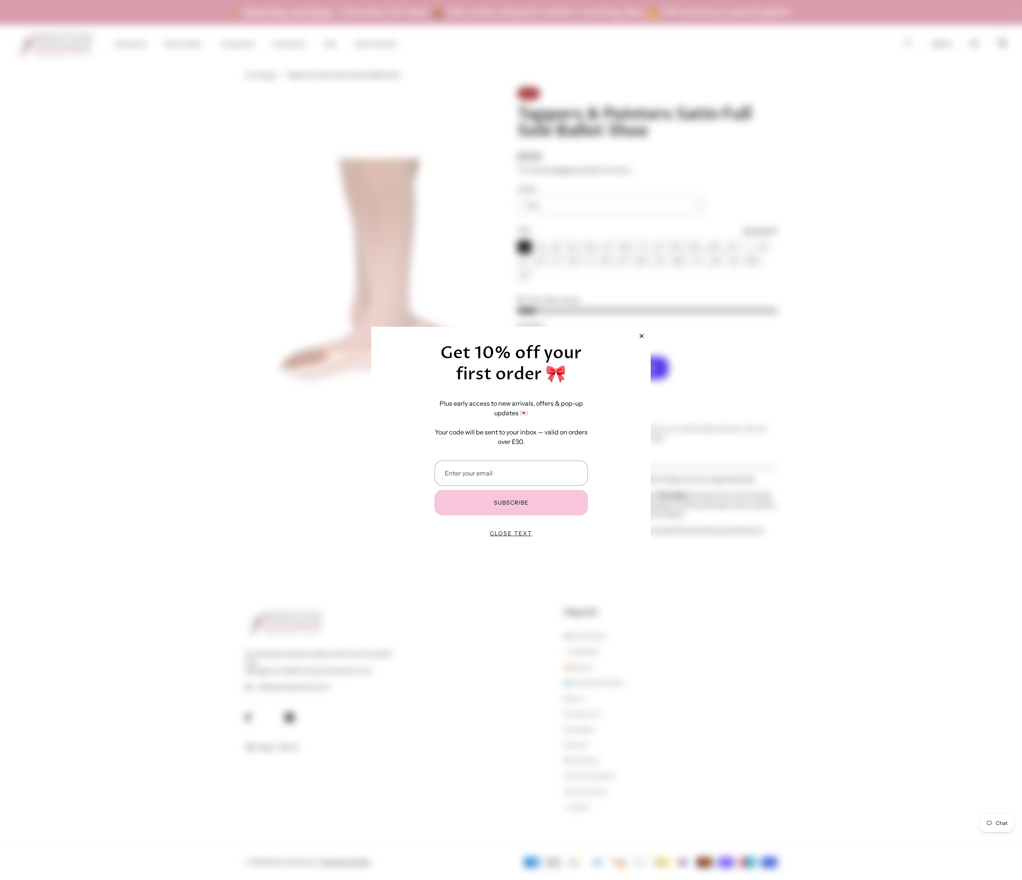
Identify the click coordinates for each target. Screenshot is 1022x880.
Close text (511, 533)
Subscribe (511, 502)
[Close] (642, 336)
